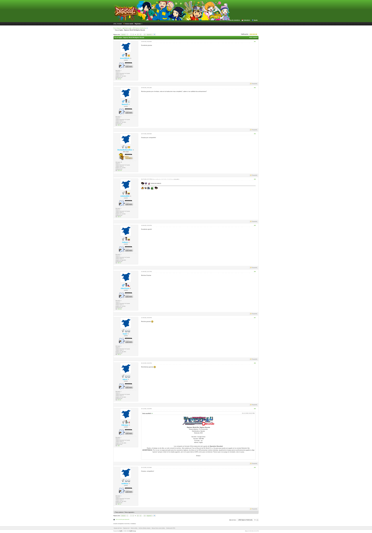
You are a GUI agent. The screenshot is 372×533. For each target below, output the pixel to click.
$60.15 (119, 354)
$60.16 (119, 262)
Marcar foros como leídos (158, 528)
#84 (255, 179)
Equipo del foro (118, 528)
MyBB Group (132, 531)
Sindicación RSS (170, 528)
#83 (255, 133)
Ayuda (255, 20)
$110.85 (120, 309)
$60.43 (119, 216)
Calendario (247, 20)
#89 (255, 408)
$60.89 (119, 125)
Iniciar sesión (129, 23)
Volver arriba (134, 528)
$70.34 (119, 399)
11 (140, 34)
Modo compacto (253, 37)
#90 (255, 467)
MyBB (120, 531)
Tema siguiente (129, 512)
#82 (255, 87)
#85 (255, 225)
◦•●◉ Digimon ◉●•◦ (127, 28)
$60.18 (119, 504)
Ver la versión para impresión (122, 519)
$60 (119, 445)
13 (144, 34)
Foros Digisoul (117, 28)
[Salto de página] (154, 34)
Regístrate (138, 23)
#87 (255, 317)
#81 (255, 41)
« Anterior (123, 34)
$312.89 (120, 170)
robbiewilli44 (176, 179)
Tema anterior (119, 512)
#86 (255, 271)
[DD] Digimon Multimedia (139, 28)
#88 (255, 363)
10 (137, 34)
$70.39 (119, 78)
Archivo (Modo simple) (144, 528)
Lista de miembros (234, 20)
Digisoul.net (126, 528)
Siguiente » (149, 34)
